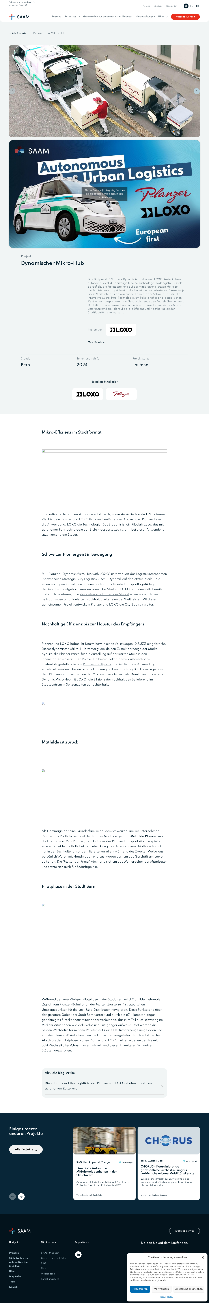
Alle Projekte (24, 1149)
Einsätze (56, 16)
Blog (43, 1268)
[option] (192, 6)
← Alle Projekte (17, 33)
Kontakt (146, 6)
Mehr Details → (96, 342)
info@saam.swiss (184, 1231)
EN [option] (191, 6)
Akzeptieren (140, 1289)
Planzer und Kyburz (97, 664)
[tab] (98, 132)
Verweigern (161, 1289)
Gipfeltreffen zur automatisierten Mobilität (107, 16)
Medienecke (48, 1274)
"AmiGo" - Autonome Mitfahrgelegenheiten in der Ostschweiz (96, 1172)
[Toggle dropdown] (79, 17)
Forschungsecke (50, 1279)
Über (161, 16)
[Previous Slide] (12, 1196)
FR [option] (197, 6)
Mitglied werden (185, 17)
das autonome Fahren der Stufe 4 (104, 594)
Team (12, 1282)
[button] (202, 1257)
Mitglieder (158, 6)
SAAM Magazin (50, 1253)
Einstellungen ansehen (189, 1289)
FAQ (43, 1263)
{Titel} (163, 1297)
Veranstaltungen (145, 16)
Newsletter (171, 6)
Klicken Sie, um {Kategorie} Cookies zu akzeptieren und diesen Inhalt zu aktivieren (104, 194)
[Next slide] (197, 91)
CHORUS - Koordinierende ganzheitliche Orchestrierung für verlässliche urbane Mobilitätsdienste (167, 1170)
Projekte (14, 1253)
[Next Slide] (21, 1196)
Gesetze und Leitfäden (53, 1258)
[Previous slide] (12, 91)
